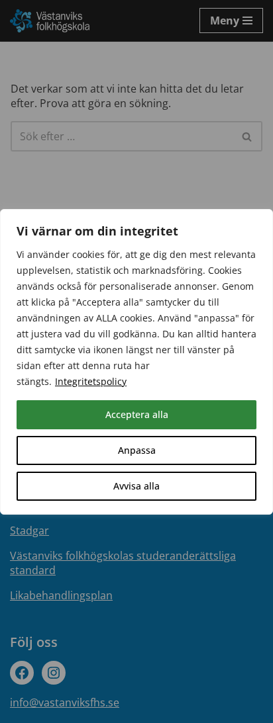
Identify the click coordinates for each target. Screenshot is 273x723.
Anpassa (137, 450)
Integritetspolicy (91, 381)
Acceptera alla (136, 414)
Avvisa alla (136, 486)
